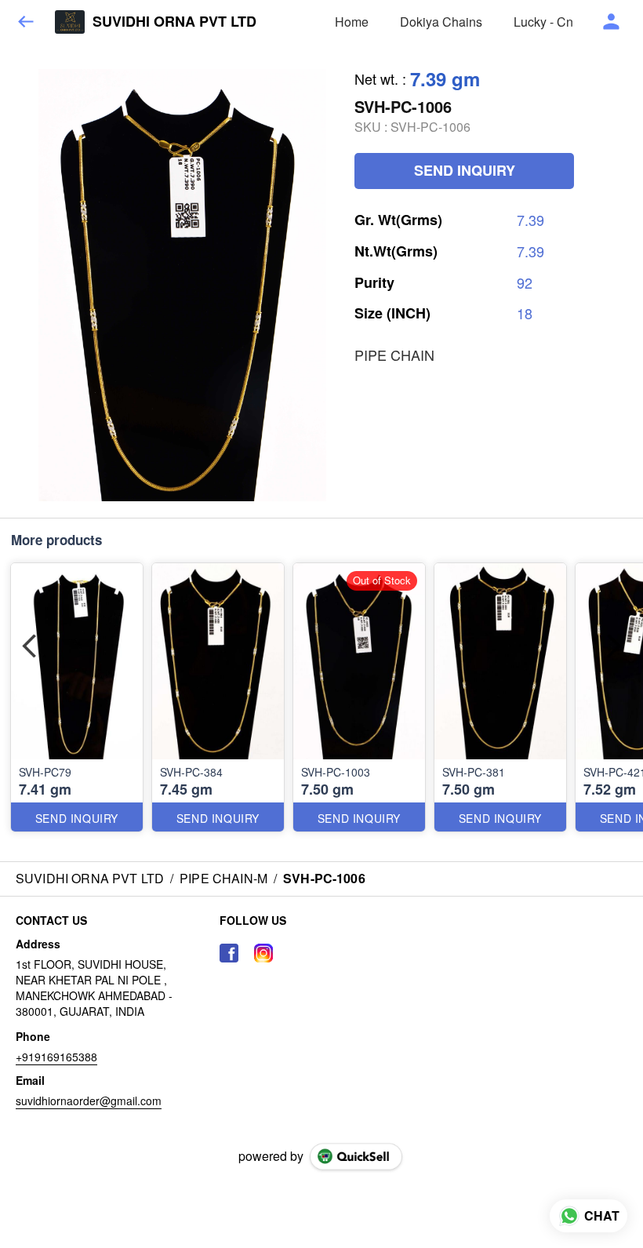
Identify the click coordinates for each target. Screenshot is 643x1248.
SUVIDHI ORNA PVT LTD (174, 22)
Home (352, 22)
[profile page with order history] (611, 22)
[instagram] (263, 953)
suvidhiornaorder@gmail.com (89, 1100)
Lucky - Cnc (546, 22)
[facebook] (229, 953)
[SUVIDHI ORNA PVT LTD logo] (70, 22)
